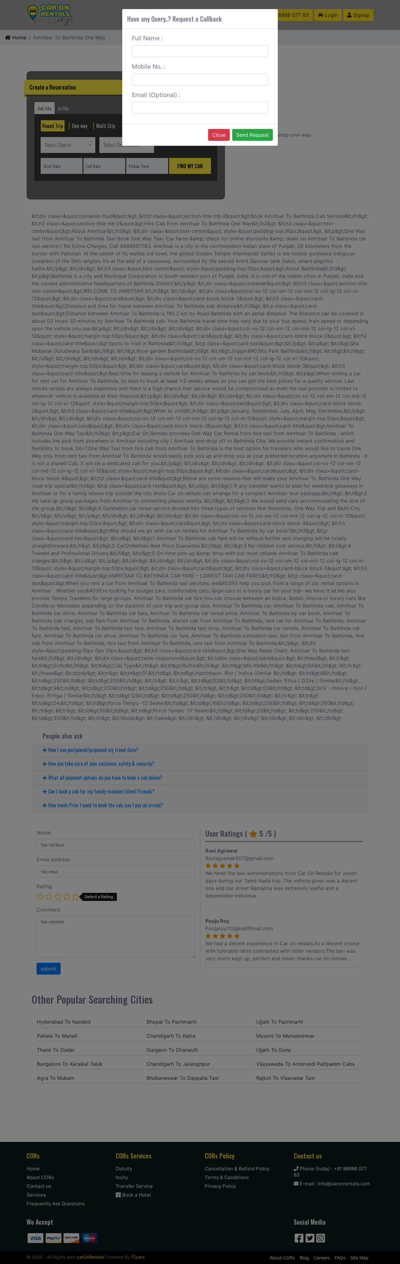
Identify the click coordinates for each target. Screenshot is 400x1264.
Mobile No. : (148, 66)
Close (219, 135)
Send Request (252, 135)
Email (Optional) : (156, 95)
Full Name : (147, 38)
